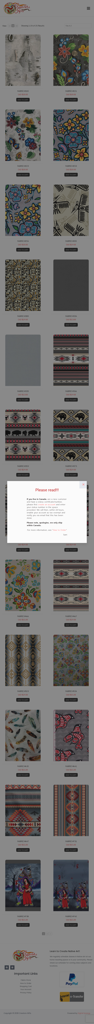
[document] (47, 512)
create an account (46, 504)
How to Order (59, 530)
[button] (83, 484)
